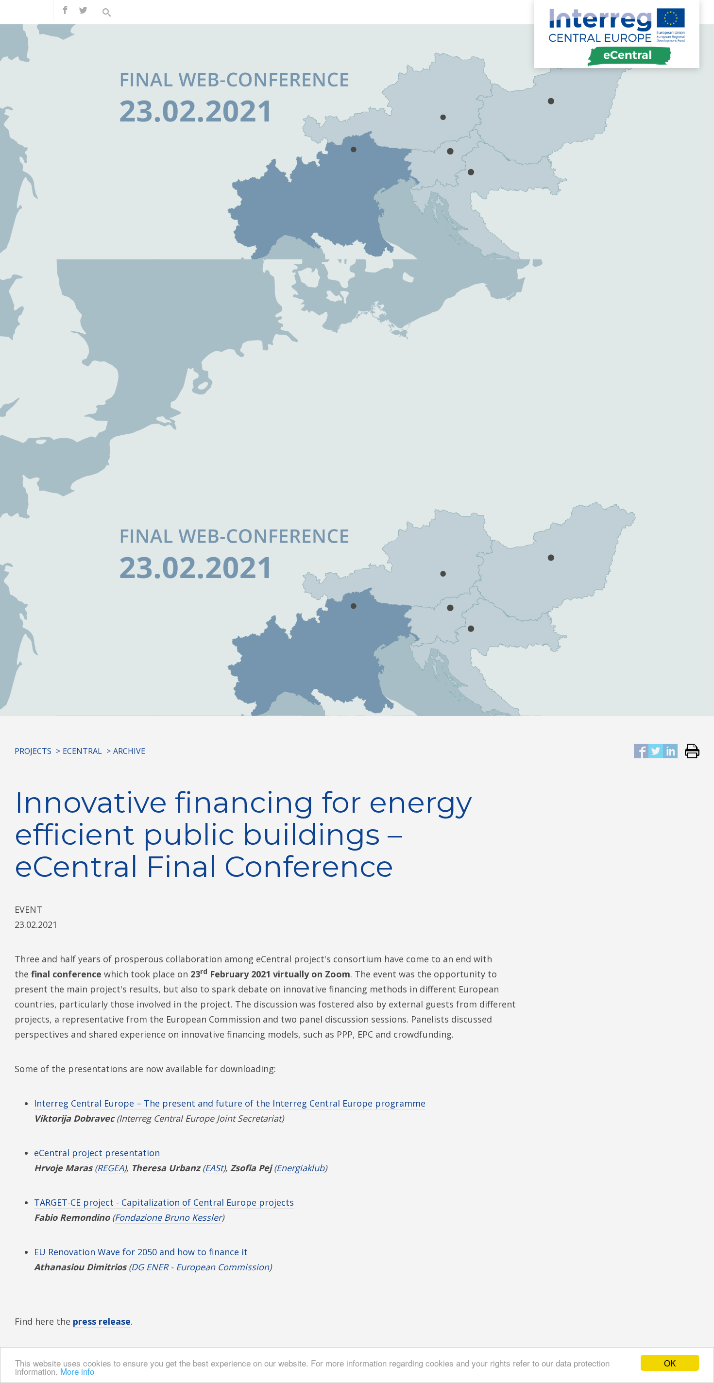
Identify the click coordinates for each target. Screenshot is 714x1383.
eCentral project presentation (97, 1153)
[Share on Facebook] (641, 752)
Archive (129, 751)
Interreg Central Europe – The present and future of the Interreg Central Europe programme (229, 1103)
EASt (214, 1168)
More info (77, 1371)
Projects (33, 751)
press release (102, 1321)
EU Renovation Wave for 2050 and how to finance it (141, 1252)
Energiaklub (300, 1168)
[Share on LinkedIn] (670, 752)
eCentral (82, 751)
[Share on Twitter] (655, 752)
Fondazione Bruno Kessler (168, 1217)
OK (670, 1363)
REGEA (110, 1168)
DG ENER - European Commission (200, 1267)
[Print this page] (688, 752)
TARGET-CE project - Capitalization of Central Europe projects (164, 1202)
